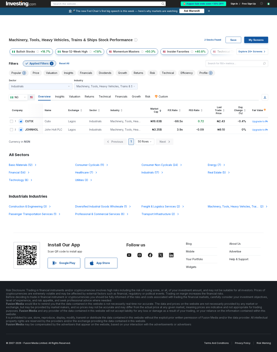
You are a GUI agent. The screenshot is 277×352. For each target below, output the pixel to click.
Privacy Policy (242, 343)
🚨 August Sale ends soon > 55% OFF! (203, 3)
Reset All (64, 63)
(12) (21, 164)
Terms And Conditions (216, 343)
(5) (217, 172)
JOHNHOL (31, 129)
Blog (189, 243)
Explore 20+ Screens (250, 51)
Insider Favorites (178, 51)
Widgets (191, 266)
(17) (150, 172)
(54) (17, 172)
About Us (235, 243)
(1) (101, 206)
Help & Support (238, 259)
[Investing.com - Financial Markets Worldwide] (21, 3)
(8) (18, 180)
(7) (214, 164)
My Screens (256, 39)
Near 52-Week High (75, 51)
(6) (100, 214)
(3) (81, 180)
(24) (160, 164)
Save (233, 39)
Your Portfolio (194, 259)
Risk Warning (264, 343)
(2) (161, 206)
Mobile (190, 251)
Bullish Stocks (25, 51)
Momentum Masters (126, 51)
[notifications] (261, 3)
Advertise (235, 251)
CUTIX (29, 121)
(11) (89, 164)
